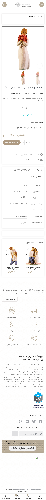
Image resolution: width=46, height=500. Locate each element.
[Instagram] (20, 421)
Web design (8, 489)
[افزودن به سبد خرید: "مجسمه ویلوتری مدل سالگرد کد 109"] (27, 254)
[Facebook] (40, 421)
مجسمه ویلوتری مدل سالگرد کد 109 (33, 268)
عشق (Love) (33, 16)
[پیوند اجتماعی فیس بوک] (31, 128)
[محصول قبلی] (9, 21)
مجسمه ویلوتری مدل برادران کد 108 (13, 268)
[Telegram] (27, 421)
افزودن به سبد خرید (11, 142)
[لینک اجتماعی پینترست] (17, 128)
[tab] (38, 169)
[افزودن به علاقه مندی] (27, 250)
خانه (41, 16)
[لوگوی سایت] (23, 4)
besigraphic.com (23, 491)
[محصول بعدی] (4, 21)
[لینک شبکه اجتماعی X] (28, 128)
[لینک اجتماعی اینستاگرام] (24, 128)
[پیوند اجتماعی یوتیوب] (21, 128)
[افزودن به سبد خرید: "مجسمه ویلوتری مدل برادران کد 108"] (6, 254)
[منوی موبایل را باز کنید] (41, 4)
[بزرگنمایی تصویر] (39, 65)
